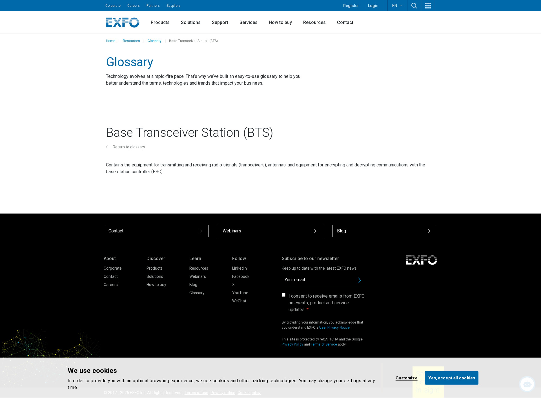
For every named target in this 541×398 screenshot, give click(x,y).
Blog (193, 284)
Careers (133, 6)
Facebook (240, 276)
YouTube (240, 293)
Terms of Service (324, 344)
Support (220, 22)
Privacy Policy (292, 344)
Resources (314, 22)
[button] (414, 5)
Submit (359, 280)
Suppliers (174, 6)
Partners (153, 6)
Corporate (113, 6)
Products (160, 22)
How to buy (280, 22)
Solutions (191, 22)
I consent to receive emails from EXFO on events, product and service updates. (327, 302)
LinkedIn (239, 268)
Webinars (197, 276)
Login (373, 5)
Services (249, 22)
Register (351, 5)
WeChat (239, 301)
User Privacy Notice (334, 327)
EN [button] (394, 5)
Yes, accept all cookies (451, 377)
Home (110, 41)
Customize (407, 377)
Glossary (154, 41)
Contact (345, 22)
